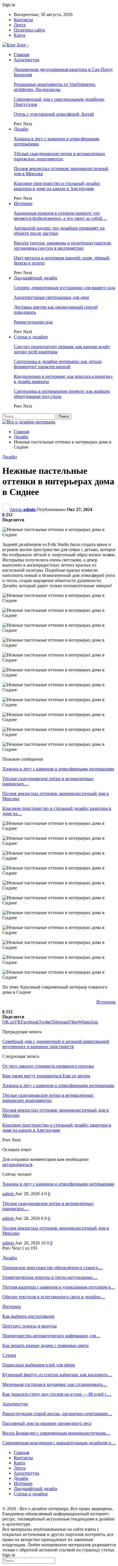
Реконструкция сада (33, 321)
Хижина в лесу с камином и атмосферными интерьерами (58, 1184)
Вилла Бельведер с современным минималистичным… (56, 1433)
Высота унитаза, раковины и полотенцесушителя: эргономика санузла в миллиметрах (62, 245)
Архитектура (26, 59)
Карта (19, 35)
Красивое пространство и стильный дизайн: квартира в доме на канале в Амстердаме (57, 186)
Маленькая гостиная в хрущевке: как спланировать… (54, 1384)
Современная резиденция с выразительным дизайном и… (59, 1442)
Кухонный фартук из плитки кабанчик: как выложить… (57, 1374)
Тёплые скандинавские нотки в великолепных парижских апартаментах (59, 156)
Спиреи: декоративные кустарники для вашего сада (64, 287)
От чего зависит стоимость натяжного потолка (48, 1066)
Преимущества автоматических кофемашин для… (51, 1335)
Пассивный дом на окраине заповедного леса (46, 1423)
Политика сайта (29, 29)
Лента (19, 24)
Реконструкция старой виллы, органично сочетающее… (57, 1413)
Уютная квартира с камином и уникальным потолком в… (58, 1287)
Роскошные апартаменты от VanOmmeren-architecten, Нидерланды (55, 87)
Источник (106, 1001)
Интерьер (23, 203)
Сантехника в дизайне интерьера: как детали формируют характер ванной (58, 364)
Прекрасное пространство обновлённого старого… (52, 1267)
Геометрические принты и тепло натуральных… (49, 1277)
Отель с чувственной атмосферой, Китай (54, 114)
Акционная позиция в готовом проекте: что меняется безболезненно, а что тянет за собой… (60, 216)
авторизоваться (17, 1164)
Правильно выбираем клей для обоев (38, 1364)
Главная (21, 54)
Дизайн (21, 129)
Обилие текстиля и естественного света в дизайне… (53, 1296)
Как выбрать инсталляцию (28, 1316)
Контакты (23, 19)
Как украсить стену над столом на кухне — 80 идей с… (56, 1394)
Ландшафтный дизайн (35, 277)
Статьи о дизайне (31, 336)
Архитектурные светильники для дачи (51, 297)
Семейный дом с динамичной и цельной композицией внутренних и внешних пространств (55, 1044)
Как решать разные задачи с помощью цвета (45, 1345)
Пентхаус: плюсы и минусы (29, 1326)
